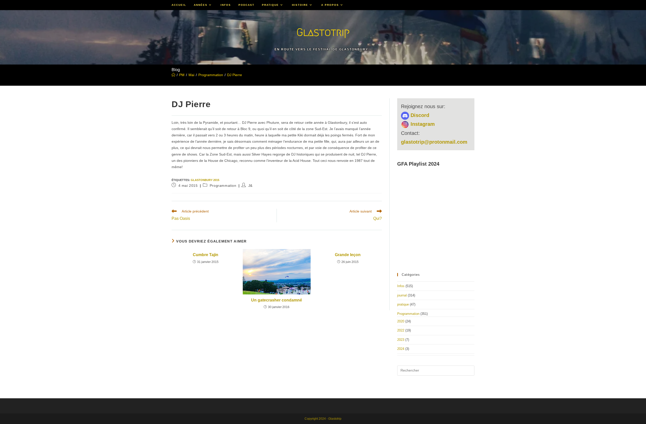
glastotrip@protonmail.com (434, 142)
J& (250, 186)
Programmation (223, 186)
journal (402, 295)
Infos (401, 286)
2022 (400, 330)
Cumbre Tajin (205, 255)
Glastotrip (323, 32)
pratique (403, 304)
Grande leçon (348, 255)
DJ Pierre (234, 75)
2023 (400, 340)
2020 (400, 321)
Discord (419, 115)
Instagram (422, 124)
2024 (400, 349)
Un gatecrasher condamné (276, 300)
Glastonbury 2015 (205, 179)
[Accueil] (173, 75)
